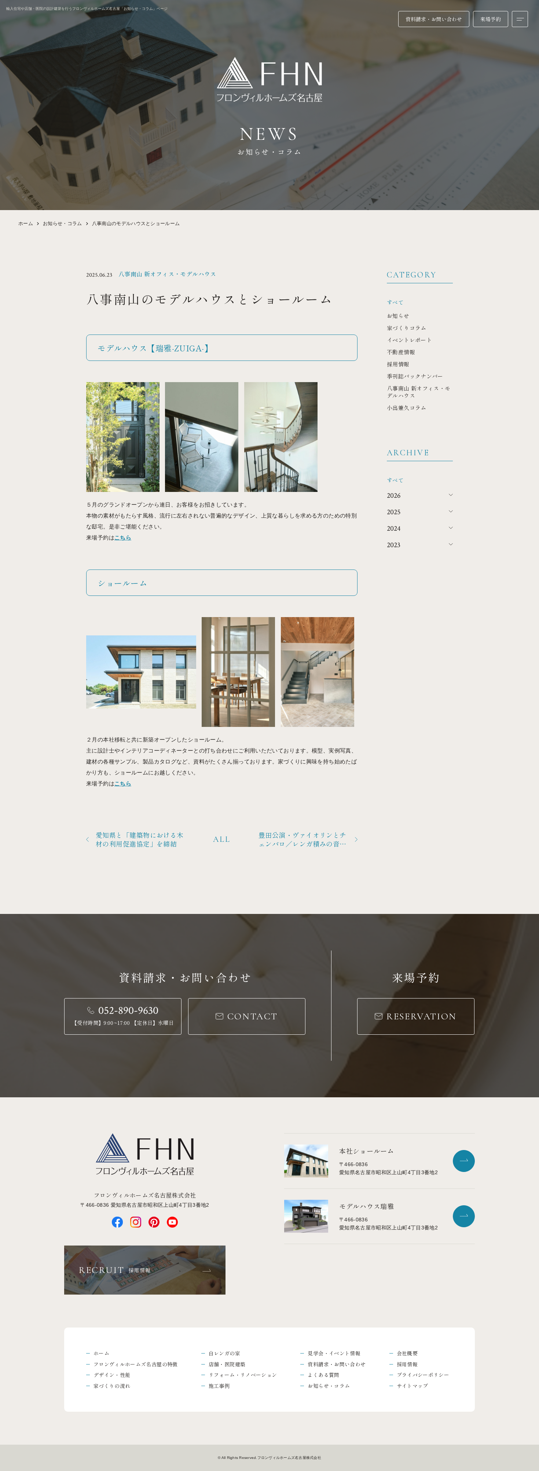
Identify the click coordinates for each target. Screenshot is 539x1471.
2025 (393, 512)
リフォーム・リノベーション (243, 1374)
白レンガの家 (224, 1353)
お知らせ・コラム (62, 223)
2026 (393, 495)
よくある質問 (323, 1374)
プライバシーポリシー (423, 1374)
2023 (393, 545)
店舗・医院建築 (227, 1364)
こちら (122, 537)
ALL (222, 839)
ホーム (25, 223)
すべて (395, 302)
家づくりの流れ (112, 1385)
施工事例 (219, 1385)
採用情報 (407, 1364)
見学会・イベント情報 (334, 1353)
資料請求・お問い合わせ (337, 1364)
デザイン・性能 (112, 1374)
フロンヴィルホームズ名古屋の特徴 (136, 1364)
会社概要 (407, 1353)
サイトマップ (412, 1385)
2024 (393, 528)
